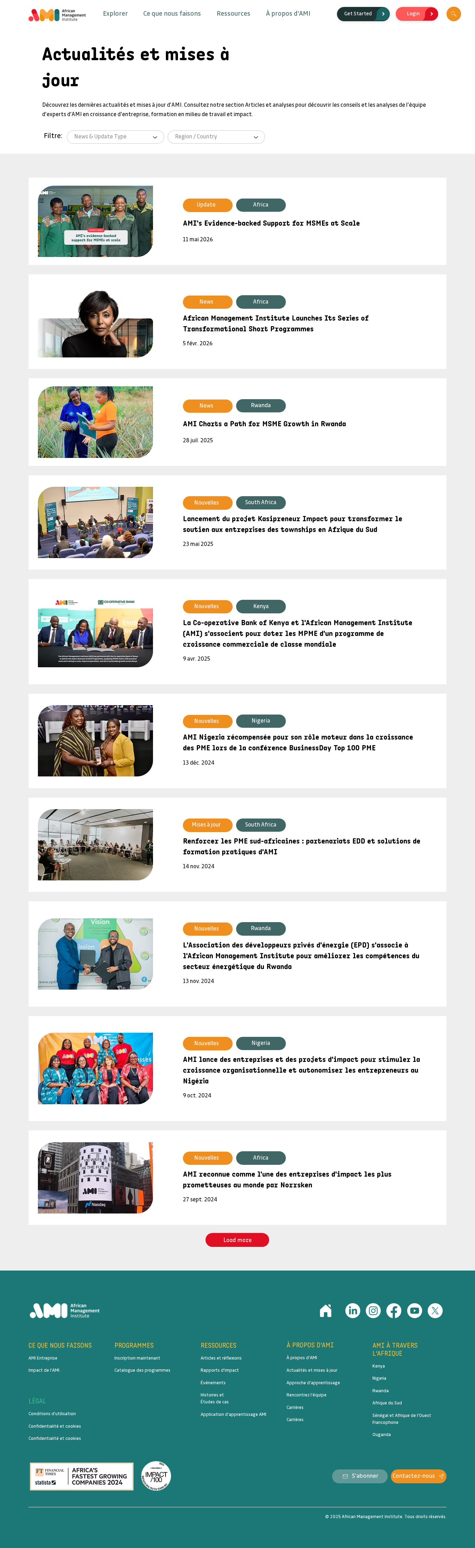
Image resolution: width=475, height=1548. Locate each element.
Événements (213, 1382)
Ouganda (381, 1434)
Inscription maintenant (137, 1358)
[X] (435, 1310)
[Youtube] (414, 1310)
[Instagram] (373, 1310)
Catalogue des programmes (142, 1370)
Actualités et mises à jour (312, 1370)
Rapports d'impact (220, 1370)
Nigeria (379, 1378)
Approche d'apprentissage (313, 1382)
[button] (116, 14)
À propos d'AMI (302, 1357)
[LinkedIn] (352, 1310)
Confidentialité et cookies (55, 1426)
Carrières (295, 1407)
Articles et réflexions (221, 1358)
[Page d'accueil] (325, 1310)
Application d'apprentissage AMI (233, 1414)
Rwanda (380, 1390)
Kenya (378, 1366)
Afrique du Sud (387, 1403)
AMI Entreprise (43, 1358)
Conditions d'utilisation (52, 1413)
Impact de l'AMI (44, 1370)
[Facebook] (393, 1310)
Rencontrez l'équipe (307, 1395)
